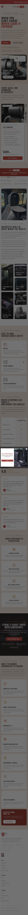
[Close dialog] (26, 449)
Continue (7, 460)
